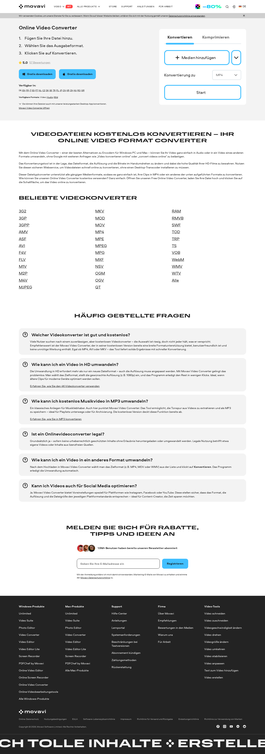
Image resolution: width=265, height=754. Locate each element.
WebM (178, 259)
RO (79, 90)
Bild (56, 97)
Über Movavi (166, 613)
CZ (43, 90)
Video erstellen (213, 677)
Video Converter (29, 635)
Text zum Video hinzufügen (221, 670)
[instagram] (224, 727)
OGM (100, 273)
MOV (100, 225)
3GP (23, 218)
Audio (50, 97)
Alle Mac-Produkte (77, 670)
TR (54, 90)
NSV (99, 266)
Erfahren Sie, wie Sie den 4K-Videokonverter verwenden (65, 386)
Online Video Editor (31, 670)
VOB (176, 252)
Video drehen (212, 635)
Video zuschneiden (216, 620)
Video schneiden (214, 613)
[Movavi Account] (233, 6)
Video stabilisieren (215, 656)
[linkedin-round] (238, 727)
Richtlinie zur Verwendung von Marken (223, 718)
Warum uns (165, 635)
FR (27, 90)
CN (64, 90)
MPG (100, 252)
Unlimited (25, 613)
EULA (75, 718)
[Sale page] (208, 6)
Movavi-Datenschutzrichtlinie (95, 577)
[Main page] (32, 6)
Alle (175, 280)
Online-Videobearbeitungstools (38, 691)
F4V (22, 252)
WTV (176, 273)
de (244, 6)
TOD (176, 231)
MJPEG (25, 287)
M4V (23, 280)
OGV (99, 280)
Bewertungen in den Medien (175, 627)
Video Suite (26, 620)
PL (57, 90)
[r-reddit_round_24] (244, 727)
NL (40, 90)
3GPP (24, 225)
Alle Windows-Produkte (34, 699)
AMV (23, 231)
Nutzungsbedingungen (55, 718)
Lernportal (118, 627)
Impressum (125, 718)
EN (23, 90)
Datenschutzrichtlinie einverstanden (187, 15)
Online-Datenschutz (29, 718)
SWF (176, 225)
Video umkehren (214, 649)
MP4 (219, 75)
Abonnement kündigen (126, 653)
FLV (22, 259)
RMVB (177, 218)
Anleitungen (119, 620)
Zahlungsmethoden (124, 660)
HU (75, 90)
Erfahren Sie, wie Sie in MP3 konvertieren (56, 419)
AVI (22, 245)
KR (68, 90)
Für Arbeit (164, 642)
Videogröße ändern (216, 642)
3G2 (22, 211)
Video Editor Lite (29, 649)
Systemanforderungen (126, 635)
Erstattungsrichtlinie (188, 718)
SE (50, 90)
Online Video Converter (33, 684)
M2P (23, 273)
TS (174, 245)
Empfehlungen (167, 620)
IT (30, 90)
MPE (99, 238)
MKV (99, 211)
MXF (99, 259)
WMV (177, 266)
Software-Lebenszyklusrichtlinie (99, 718)
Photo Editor (27, 627)
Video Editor (26, 642)
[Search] (227, 6)
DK (47, 90)
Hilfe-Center (119, 613)
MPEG (101, 245)
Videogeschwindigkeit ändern (223, 627)
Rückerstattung (121, 667)
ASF (22, 238)
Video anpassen (214, 663)
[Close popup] (244, 15)
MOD (100, 218)
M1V (23, 266)
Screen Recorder (29, 656)
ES (33, 90)
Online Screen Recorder (33, 677)
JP (61, 90)
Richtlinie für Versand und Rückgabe (155, 718)
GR (82, 90)
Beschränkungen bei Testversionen (124, 643)
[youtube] (231, 727)
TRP (175, 238)
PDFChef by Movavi (31, 663)
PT (36, 90)
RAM (176, 211)
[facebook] (218, 727)
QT (98, 287)
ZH (71, 90)
